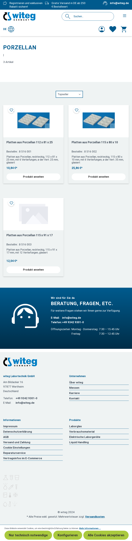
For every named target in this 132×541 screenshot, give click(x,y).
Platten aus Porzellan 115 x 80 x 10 (95, 142)
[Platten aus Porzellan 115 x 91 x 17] (33, 213)
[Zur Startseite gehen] (19, 16)
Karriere (74, 393)
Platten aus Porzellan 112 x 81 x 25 (29, 142)
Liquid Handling (79, 442)
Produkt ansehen (33, 176)
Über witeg (76, 382)
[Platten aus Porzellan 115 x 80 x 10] (98, 120)
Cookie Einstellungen (16, 447)
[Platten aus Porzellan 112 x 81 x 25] (33, 120)
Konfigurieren (68, 535)
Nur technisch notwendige (28, 535)
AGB (6, 437)
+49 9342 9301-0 (73, 322)
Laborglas (75, 426)
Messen (74, 387)
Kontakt (74, 398)
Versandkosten (95, 516)
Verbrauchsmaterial (81, 431)
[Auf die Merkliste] (11, 110)
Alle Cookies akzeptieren (106, 535)
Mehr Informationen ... (90, 528)
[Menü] (124, 15)
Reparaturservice (14, 453)
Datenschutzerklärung (17, 431)
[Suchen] (68, 16)
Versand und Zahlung (16, 442)
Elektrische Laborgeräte (84, 437)
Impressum (10, 426)
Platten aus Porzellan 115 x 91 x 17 (29, 235)
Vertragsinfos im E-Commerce (22, 458)
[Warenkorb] (123, 29)
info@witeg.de (119, 3)
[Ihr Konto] (101, 29)
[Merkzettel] (112, 29)
